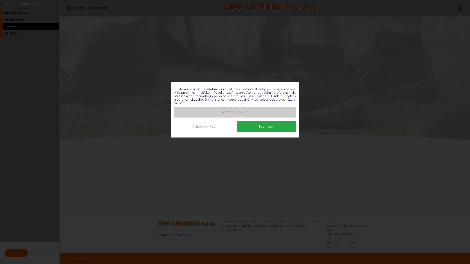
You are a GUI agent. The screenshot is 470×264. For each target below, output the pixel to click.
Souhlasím (266, 126)
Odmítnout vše (203, 126)
